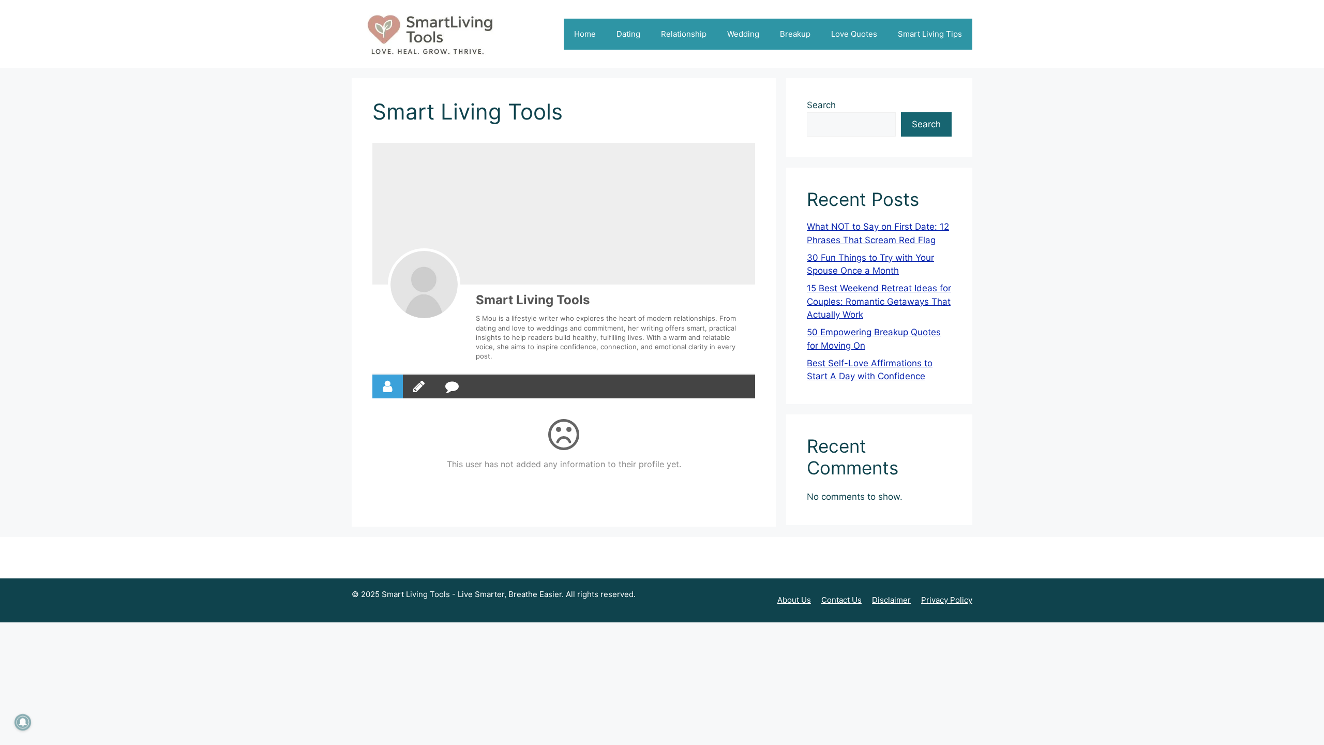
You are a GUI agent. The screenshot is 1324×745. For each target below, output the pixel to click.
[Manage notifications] (22, 722)
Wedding (743, 34)
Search (821, 105)
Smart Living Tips (930, 34)
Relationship (683, 34)
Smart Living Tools (533, 299)
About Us (794, 600)
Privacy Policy (946, 600)
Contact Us (841, 600)
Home (585, 34)
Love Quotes (854, 34)
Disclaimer (891, 600)
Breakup (795, 34)
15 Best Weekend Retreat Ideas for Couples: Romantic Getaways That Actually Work (879, 301)
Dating (628, 34)
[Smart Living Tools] (424, 284)
